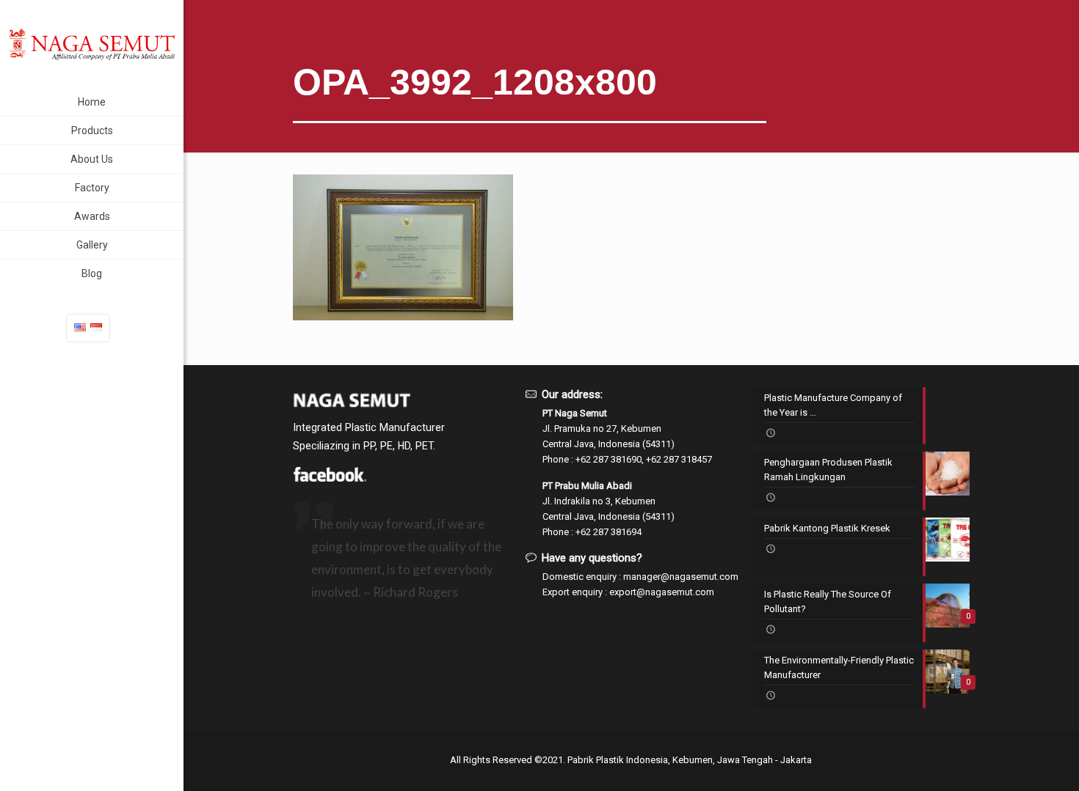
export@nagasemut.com (661, 591)
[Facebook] (329, 478)
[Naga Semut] (92, 44)
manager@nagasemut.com (680, 576)
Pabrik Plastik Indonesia (617, 759)
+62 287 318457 (679, 459)
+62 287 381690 (608, 459)
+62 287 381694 (608, 531)
